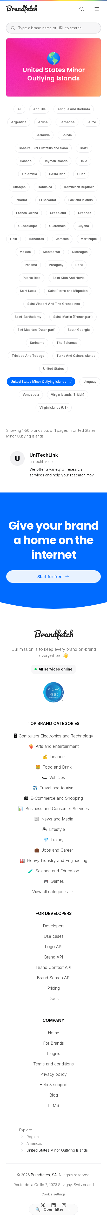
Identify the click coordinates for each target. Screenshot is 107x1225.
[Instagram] (64, 1204)
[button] (53, 1209)
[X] (43, 1204)
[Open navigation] (96, 9)
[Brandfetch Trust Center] (53, 692)
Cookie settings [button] (54, 1194)
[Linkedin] (53, 1204)
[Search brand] (82, 9)
